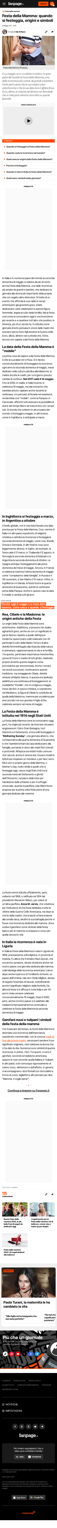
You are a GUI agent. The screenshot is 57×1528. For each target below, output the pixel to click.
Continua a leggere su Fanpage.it (28, 1090)
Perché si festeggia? (16, 165)
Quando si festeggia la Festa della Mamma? (28, 146)
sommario (8, 141)
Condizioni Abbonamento (28, 1385)
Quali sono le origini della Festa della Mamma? (29, 159)
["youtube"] (17, 1353)
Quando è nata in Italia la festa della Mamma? (29, 171)
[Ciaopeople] (28, 1513)
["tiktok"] (5, 1353)
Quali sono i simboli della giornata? (23, 178)
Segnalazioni (19, 1381)
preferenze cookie (10, 1389)
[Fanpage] (28, 1436)
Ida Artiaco (20, 32)
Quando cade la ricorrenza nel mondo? (25, 153)
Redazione (46, 1385)
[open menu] (3, 4)
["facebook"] (30, 1353)
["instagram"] (11, 1353)
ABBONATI (43, 4)
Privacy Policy (34, 1381)
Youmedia (6, 1381)
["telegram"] (37, 1353)
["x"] (24, 1353)
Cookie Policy (8, 1385)
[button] (52, 31)
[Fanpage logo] (16, 4)
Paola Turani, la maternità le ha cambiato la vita (26, 1304)
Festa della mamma (12, 11)
